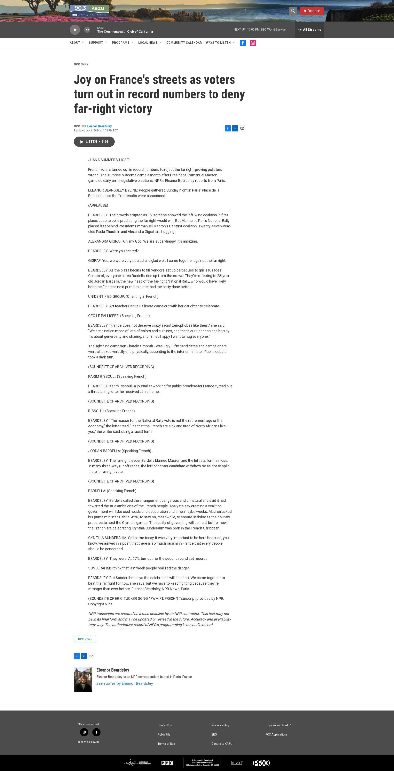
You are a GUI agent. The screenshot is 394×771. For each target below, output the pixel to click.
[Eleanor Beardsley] (83, 679)
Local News (148, 42)
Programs (120, 42)
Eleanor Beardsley (99, 126)
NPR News (81, 64)
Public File (164, 734)
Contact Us (165, 725)
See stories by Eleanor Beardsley (124, 683)
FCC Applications (276, 734)
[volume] (87, 29)
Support (96, 42)
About (75, 42)
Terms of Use (166, 743)
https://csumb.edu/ (278, 725)
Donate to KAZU (222, 743)
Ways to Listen (218, 42)
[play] (75, 29)
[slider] (93, 29)
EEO (214, 734)
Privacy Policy (220, 725)
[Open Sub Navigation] (83, 42)
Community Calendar (184, 42)
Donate (313, 11)
